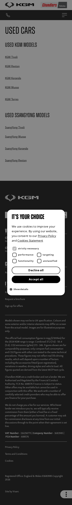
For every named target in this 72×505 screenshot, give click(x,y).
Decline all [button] (36, 270)
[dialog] (36, 252)
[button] (36, 289)
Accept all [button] (36, 279)
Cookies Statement (30, 241)
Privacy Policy (47, 236)
